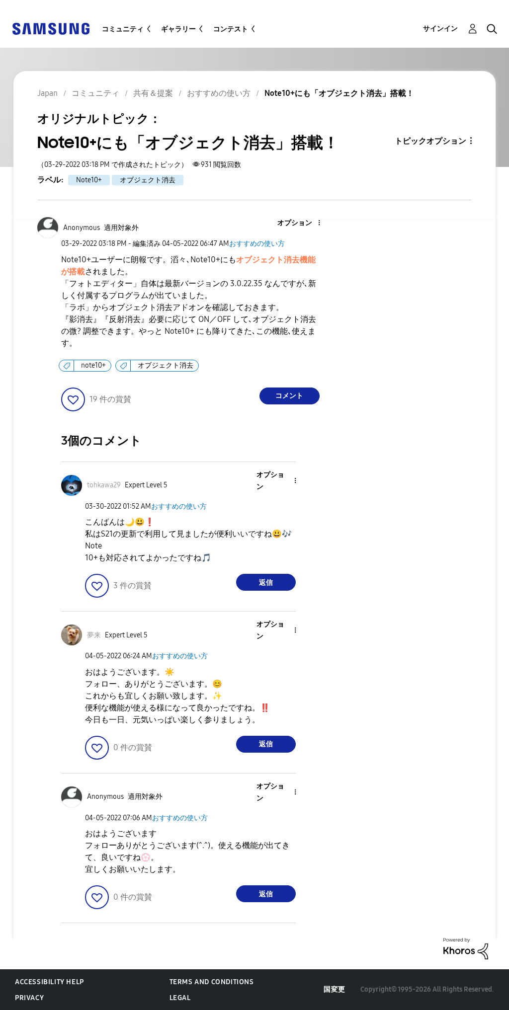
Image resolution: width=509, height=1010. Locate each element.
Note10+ (89, 180)
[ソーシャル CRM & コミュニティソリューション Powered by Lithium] (465, 948)
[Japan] (50, 28)
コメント (289, 395)
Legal (180, 998)
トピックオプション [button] (430, 141)
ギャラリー (178, 29)
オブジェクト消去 (147, 180)
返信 (266, 582)
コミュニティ (123, 29)
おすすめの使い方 (257, 243)
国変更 (334, 989)
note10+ (93, 365)
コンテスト (230, 29)
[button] (302, 223)
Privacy (29, 998)
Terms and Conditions (212, 982)
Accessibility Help (49, 982)
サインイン (440, 28)
